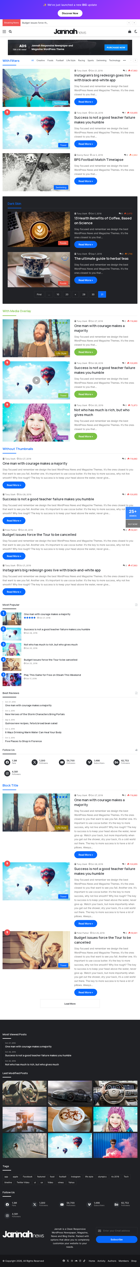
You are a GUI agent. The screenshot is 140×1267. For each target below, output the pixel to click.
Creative (41, 60)
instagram (75, 1176)
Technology (114, 60)
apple (15, 1176)
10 (58, 294)
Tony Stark (82, 70)
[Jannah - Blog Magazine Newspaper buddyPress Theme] (70, 31)
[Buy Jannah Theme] (70, 47)
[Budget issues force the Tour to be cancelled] (12, 664)
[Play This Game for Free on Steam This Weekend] (12, 679)
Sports (91, 60)
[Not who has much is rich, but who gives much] (12, 649)
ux (42, 1182)
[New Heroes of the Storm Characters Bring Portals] (115, 1093)
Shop (134, 1260)
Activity (101, 1260)
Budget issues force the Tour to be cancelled (46, 22)
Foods (50, 60)
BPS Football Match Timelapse (98, 159)
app (6, 1176)
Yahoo (71, 1182)
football (62, 1176)
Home (92, 1260)
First (39, 294)
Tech (126, 1176)
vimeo (61, 1182)
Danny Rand (83, 155)
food (52, 1176)
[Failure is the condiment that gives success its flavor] (115, 1145)
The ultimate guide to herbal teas (101, 258)
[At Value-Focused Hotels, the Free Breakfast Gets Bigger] (25, 1119)
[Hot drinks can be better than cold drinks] (70, 1119)
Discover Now (70, 13)
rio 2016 (115, 1176)
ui (35, 1182)
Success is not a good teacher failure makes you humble (48, 499)
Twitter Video (23, 1182)
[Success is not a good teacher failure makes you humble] (12, 634)
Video (50, 1182)
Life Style (70, 60)
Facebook (27, 1176)
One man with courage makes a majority (35, 463)
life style (89, 1176)
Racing (81, 60)
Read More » (86, 101)
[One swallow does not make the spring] (25, 1145)
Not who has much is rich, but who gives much (51, 644)
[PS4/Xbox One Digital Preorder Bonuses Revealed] (70, 1093)
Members (124, 1260)
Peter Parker (11, 530)
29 (83, 294)
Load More (70, 1003)
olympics (102, 1176)
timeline (8, 1182)
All (32, 60)
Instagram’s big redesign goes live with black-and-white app (102, 77)
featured (41, 1176)
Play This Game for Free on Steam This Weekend (52, 675)
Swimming (101, 60)
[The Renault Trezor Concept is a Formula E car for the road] (25, 1093)
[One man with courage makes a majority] (12, 618)
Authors (112, 1260)
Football (60, 60)
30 (93, 294)
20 (67, 294)
